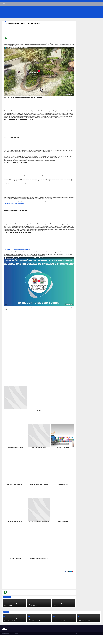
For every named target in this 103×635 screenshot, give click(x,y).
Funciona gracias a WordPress (5, 633)
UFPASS (4, 4)
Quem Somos (9, 13)
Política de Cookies (88, 633)
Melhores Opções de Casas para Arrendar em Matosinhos (14, 603)
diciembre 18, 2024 (31, 620)
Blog (4, 13)
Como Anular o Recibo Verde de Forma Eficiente (87, 619)
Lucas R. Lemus (11, 37)
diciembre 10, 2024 (81, 620)
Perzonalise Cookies (83, 633)
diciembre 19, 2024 (7, 620)
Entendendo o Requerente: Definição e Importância (62, 603)
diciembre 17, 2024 (56, 620)
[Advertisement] (65, 12)
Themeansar (16, 633)
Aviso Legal (75, 633)
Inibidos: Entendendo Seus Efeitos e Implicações (36, 603)
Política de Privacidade (94, 633)
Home (72, 633)
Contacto (15, 13)
